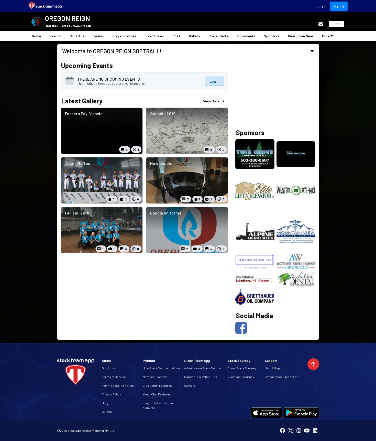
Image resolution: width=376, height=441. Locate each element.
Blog (105, 403)
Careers (190, 385)
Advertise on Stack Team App (204, 368)
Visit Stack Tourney (241, 377)
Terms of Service (114, 377)
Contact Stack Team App (281, 377)
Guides (107, 411)
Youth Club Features (157, 394)
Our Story (108, 368)
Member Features (155, 377)
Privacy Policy (111, 394)
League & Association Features (158, 405)
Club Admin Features (157, 385)
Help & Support (275, 368)
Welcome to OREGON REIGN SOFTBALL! (112, 51)
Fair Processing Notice (118, 385)
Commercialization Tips (200, 377)
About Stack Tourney (242, 368)
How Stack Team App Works (162, 368)
